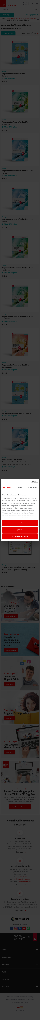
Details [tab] (20, 487)
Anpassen (19, 530)
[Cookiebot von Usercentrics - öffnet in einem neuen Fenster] (29, 482)
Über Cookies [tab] (32, 487)
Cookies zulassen (20, 523)
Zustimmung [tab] (7, 487)
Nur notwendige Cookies (20, 536)
